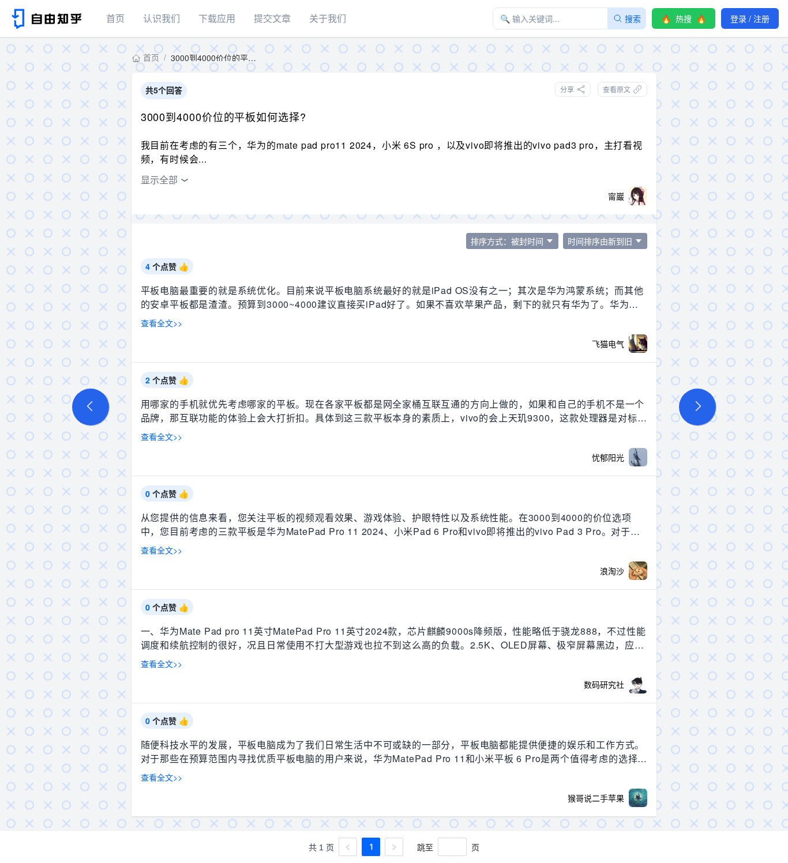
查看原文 (617, 89)
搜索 (633, 18)
